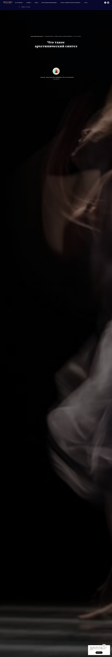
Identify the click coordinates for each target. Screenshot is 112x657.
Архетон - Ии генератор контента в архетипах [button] (70, 2)
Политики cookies (97, 649)
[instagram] (108, 3)
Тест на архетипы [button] (18, 2)
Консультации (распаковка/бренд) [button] (49, 2)
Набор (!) (36, 2)
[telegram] (105, 3)
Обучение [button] (29, 2)
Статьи (85, 2)
